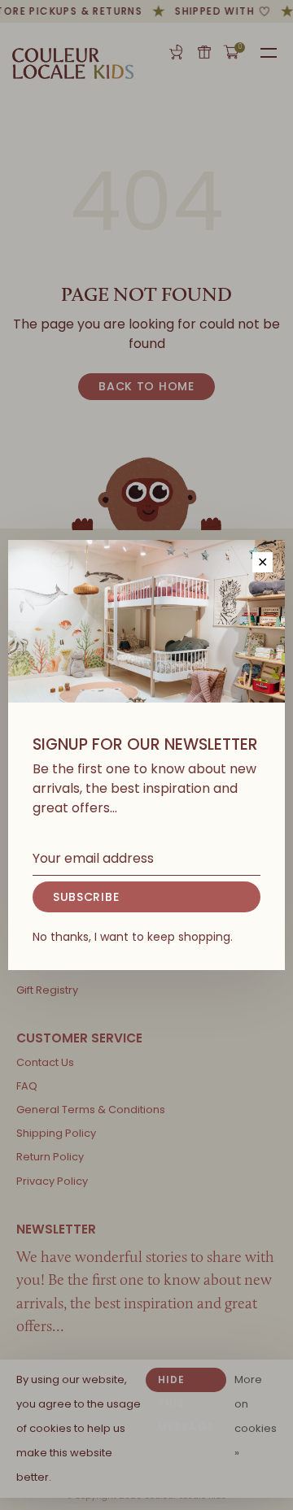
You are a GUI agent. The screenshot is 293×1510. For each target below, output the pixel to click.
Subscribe (86, 897)
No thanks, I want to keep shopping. (133, 937)
